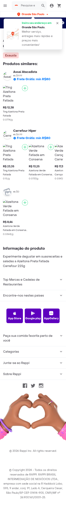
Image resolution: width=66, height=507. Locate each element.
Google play (33, 318)
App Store (14, 318)
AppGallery (51, 318)
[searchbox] (29, 5)
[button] (33, 14)
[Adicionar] (25, 88)
